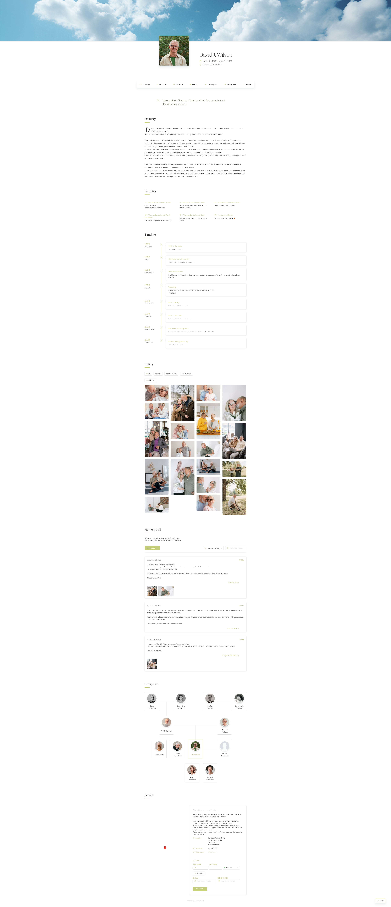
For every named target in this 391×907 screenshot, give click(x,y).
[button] (165, 848)
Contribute (151, 548)
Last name (213, 864)
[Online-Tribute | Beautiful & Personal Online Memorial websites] (200, 901)
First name (197, 864)
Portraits (158, 373)
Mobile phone (222, 878)
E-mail (195, 878)
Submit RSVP (199, 889)
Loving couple (186, 373)
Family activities (171, 373)
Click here (211, 852)
